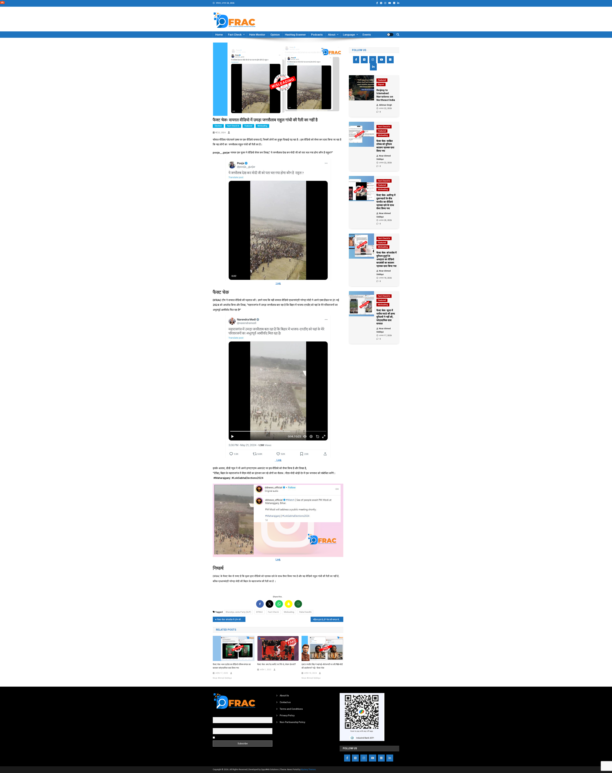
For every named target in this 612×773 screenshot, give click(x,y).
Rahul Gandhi (305, 612)
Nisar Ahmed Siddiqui (222, 678)
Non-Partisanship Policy (292, 722)
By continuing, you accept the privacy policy (238, 737)
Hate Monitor (257, 34)
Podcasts (317, 34)
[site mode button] (390, 34)
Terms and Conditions (291, 709)
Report (381, 84)
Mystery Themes (308, 769)
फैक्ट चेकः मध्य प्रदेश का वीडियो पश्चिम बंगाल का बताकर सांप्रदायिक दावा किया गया (232, 666)
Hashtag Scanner (295, 34)
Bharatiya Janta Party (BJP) (238, 612)
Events (367, 34)
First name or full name (224, 715)
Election (218, 126)
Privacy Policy (287, 715)
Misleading (262, 126)
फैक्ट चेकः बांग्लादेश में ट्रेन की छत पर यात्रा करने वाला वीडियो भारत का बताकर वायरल (231, 619)
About (331, 34)
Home (219, 34)
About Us (284, 695)
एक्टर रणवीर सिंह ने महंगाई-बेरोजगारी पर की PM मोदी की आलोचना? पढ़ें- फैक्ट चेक (322, 666)
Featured (248, 126)
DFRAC (259, 612)
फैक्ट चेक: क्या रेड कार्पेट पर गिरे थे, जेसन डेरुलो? (276, 664)
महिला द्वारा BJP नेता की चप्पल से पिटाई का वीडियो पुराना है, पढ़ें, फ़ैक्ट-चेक (328, 619)
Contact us (285, 702)
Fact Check (235, 34)
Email (215, 726)
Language (349, 34)
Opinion (275, 34)
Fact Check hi (233, 126)
